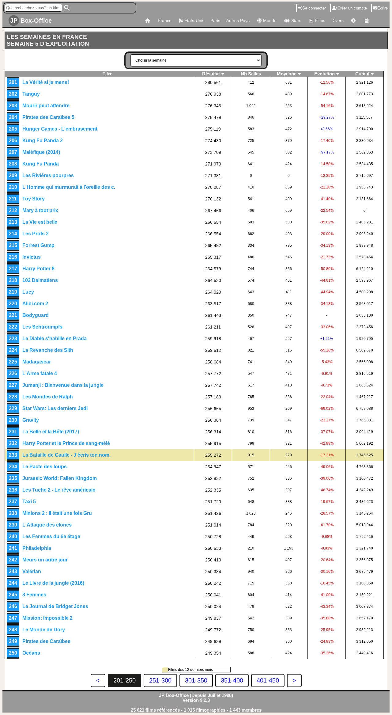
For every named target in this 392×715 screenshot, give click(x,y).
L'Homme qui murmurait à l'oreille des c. (68, 187)
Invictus (31, 257)
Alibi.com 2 (35, 303)
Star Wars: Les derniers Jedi (55, 408)
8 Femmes (34, 594)
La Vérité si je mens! (45, 82)
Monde (270, 20)
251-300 (160, 680)
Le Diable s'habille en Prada (54, 338)
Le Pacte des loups (44, 466)
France (165, 20)
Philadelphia (36, 548)
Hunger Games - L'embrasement (59, 128)
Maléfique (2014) (41, 152)
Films (320, 20)
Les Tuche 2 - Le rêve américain (59, 490)
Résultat (211, 73)
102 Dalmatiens (40, 280)
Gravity (30, 420)
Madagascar (36, 361)
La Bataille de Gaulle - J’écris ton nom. (66, 455)
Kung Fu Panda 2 (42, 140)
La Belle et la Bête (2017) (50, 431)
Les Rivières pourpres (48, 175)
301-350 (196, 680)
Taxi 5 (29, 501)
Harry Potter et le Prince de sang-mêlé (66, 443)
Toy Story (33, 198)
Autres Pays (238, 20)
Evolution (324, 73)
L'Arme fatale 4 (39, 373)
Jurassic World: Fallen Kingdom (59, 478)
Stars (296, 20)
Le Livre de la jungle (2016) (53, 583)
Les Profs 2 (35, 233)
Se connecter (314, 8)
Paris (215, 20)
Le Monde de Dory (43, 629)
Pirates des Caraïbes (46, 641)
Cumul (362, 73)
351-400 (232, 680)
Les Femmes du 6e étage (51, 536)
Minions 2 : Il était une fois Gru (57, 513)
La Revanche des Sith (47, 350)
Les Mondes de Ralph (47, 396)
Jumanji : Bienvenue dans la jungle (63, 385)
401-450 (268, 680)
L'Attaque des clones (47, 524)
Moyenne (286, 73)
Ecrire (382, 8)
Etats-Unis (194, 20)
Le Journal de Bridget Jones (55, 606)
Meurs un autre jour (45, 559)
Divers (337, 20)
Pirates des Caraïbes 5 (48, 117)
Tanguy (31, 94)
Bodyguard (35, 315)
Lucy (28, 292)
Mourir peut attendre (46, 105)
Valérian (31, 571)
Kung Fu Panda (40, 163)
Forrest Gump (38, 245)
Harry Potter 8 (38, 268)
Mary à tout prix (40, 210)
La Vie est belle (39, 222)
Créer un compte (352, 8)
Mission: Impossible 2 (47, 618)
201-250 (124, 680)
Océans (31, 653)
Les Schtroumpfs (42, 326)
